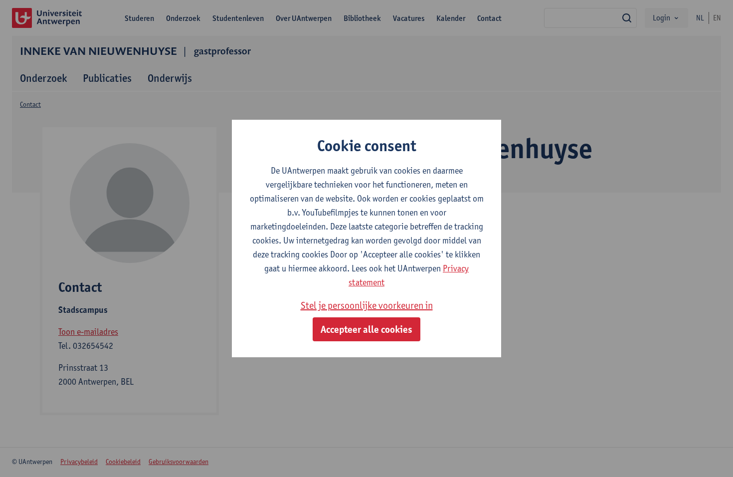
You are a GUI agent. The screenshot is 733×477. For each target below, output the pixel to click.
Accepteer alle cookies (366, 329)
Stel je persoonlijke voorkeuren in (367, 305)
